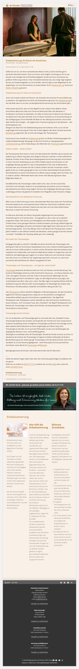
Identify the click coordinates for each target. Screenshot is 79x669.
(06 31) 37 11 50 (57, 385)
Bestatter (43, 345)
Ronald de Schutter (22, 63)
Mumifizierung (10, 133)
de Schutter (22, 375)
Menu (72, 5)
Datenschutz (32, 663)
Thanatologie (10, 270)
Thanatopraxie (56, 144)
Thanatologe (32, 345)
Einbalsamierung (58, 85)
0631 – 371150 (11, 582)
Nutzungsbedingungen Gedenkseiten (47, 663)
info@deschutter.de (41, 599)
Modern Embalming (13, 88)
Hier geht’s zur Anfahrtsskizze (39, 603)
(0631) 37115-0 (29, 364)
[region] (39, 399)
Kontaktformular (16, 367)
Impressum (25, 663)
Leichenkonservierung (13, 144)
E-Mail (54, 364)
